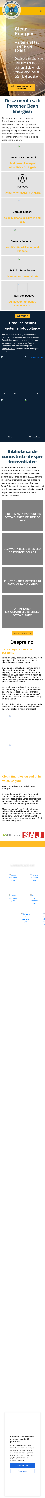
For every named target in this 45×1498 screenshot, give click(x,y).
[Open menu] (40, 10)
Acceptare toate (22, 1465)
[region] (22, 1454)
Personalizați (22, 1471)
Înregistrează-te (8, 349)
